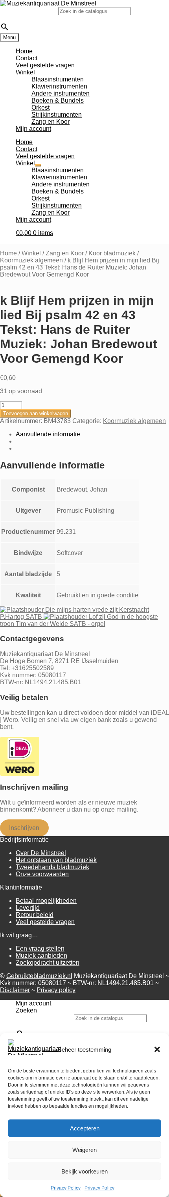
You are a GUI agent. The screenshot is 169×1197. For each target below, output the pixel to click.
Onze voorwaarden (42, 874)
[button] (157, 1049)
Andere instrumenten (60, 93)
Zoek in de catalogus (29, 10)
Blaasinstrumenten (57, 79)
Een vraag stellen (40, 948)
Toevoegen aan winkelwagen (35, 413)
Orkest (40, 107)
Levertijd (28, 907)
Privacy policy (56, 990)
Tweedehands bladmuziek (52, 867)
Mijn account (33, 128)
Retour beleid (34, 914)
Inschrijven (24, 828)
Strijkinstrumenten (56, 114)
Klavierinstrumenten (59, 86)
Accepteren (84, 1128)
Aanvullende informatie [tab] (48, 434)
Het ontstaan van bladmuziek (56, 860)
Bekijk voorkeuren (84, 1171)
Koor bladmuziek (112, 253)
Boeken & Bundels (57, 100)
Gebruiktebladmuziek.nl (39, 976)
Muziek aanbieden (41, 955)
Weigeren (84, 1149)
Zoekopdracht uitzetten (47, 962)
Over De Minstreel (41, 853)
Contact (26, 58)
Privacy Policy (66, 1188)
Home (24, 51)
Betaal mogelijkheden (46, 900)
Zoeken (26, 1010)
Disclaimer (15, 990)
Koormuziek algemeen (31, 260)
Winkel (25, 72)
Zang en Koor (50, 121)
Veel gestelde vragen (45, 65)
